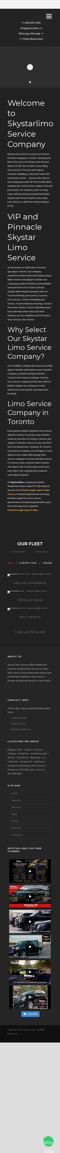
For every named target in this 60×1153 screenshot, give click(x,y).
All (10, 563)
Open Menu (48, 16)
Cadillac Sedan (30, 600)
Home (15, 794)
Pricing (15, 821)
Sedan (47, 563)
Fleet (14, 814)
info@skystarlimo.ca (31, 28)
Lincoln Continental (30, 583)
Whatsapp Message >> (31, 34)
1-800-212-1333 (18, 724)
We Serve (16, 807)
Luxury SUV (28, 563)
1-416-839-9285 (18, 718)
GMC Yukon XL (30, 617)
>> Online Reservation (31, 39)
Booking (16, 828)
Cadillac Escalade (30, 632)
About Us (16, 800)
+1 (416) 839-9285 (31, 23)
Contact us (17, 835)
